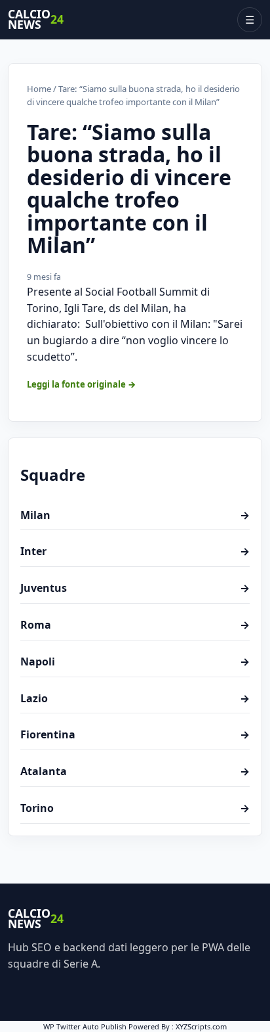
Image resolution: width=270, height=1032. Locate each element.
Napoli (135, 661)
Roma (135, 624)
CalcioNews (36, 19)
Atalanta (135, 771)
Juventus (135, 588)
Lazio (135, 698)
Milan (135, 515)
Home (39, 89)
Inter (135, 551)
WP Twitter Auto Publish (84, 1026)
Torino (135, 808)
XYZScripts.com (201, 1026)
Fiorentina (135, 734)
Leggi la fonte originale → (81, 384)
